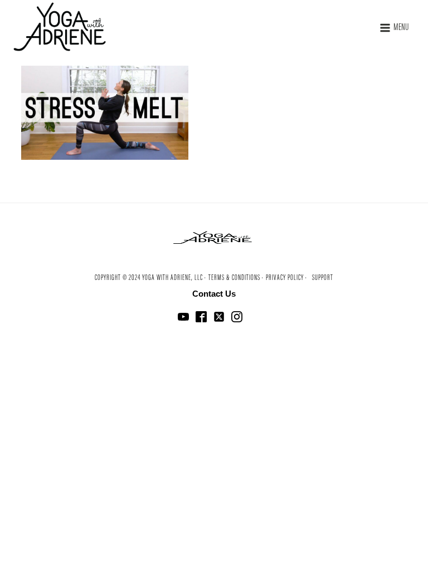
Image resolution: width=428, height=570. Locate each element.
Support (322, 278)
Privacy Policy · (286, 278)
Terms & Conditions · (236, 278)
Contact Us (214, 293)
